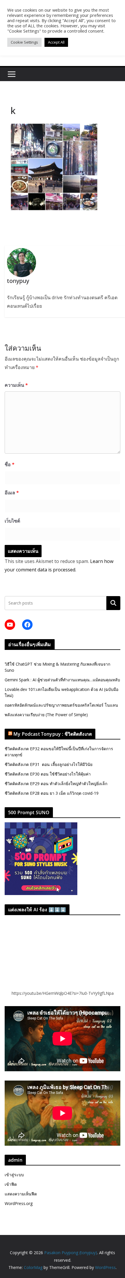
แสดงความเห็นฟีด (21, 1194)
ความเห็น (16, 385)
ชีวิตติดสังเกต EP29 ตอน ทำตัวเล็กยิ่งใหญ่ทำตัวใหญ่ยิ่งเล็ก (56, 783)
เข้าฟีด (11, 1184)
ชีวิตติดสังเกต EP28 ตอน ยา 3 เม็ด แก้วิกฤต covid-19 (52, 793)
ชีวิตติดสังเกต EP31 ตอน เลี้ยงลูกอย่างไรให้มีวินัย (48, 764)
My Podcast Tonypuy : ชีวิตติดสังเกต (52, 734)
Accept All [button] (56, 42)
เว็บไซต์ (12, 521)
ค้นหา (113, 603)
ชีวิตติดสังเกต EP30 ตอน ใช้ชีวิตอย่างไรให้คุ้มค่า (48, 774)
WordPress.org (19, 1203)
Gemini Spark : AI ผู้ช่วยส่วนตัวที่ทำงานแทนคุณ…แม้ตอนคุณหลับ (62, 679)
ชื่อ (10, 464)
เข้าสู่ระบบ (14, 1174)
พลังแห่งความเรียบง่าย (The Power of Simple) (46, 714)
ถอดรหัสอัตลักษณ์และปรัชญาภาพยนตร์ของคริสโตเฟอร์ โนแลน (61, 705)
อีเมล (12, 492)
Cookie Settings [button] (24, 42)
